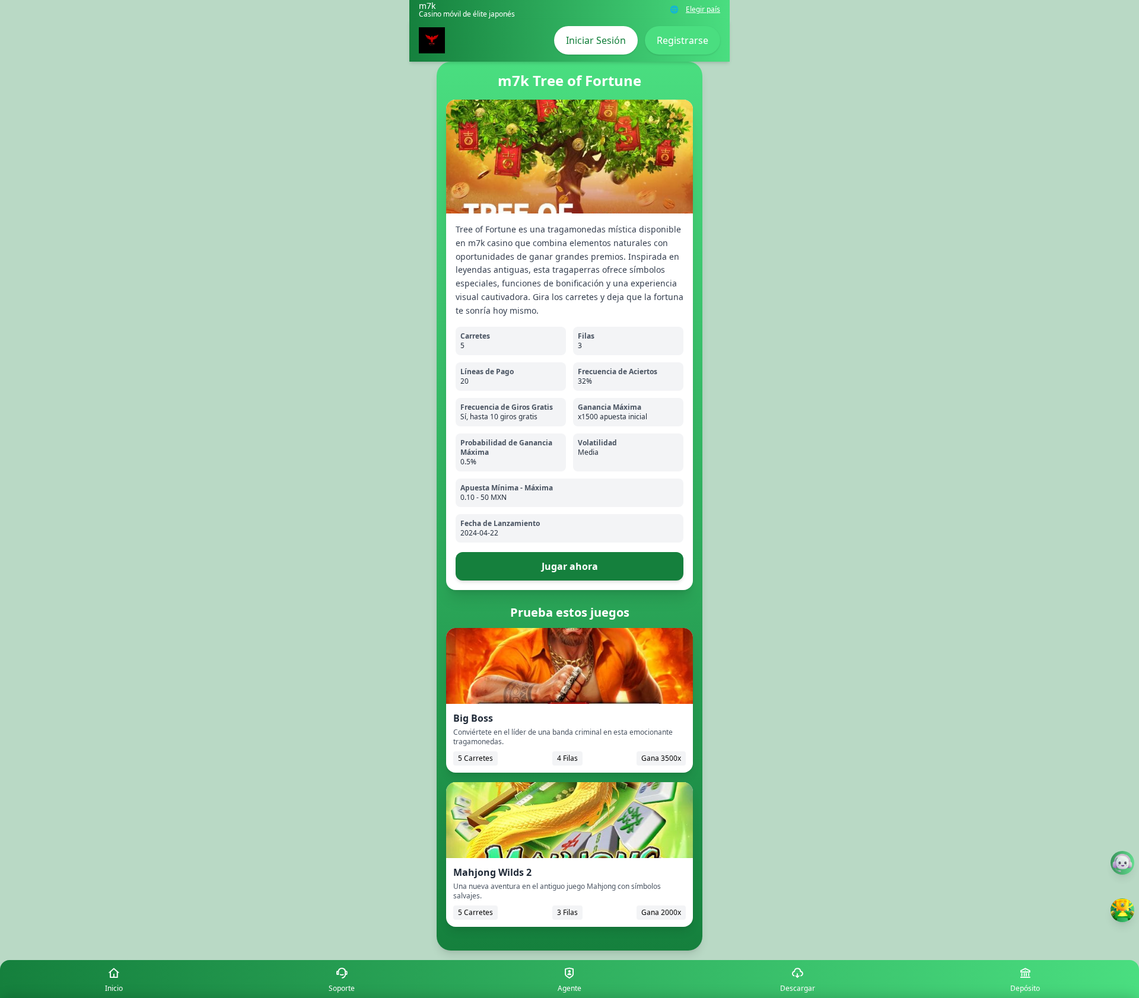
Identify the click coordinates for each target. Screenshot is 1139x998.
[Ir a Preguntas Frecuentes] (1122, 863)
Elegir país (703, 9)
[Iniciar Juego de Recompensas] (1122, 910)
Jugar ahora (570, 566)
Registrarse (682, 40)
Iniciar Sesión (596, 40)
